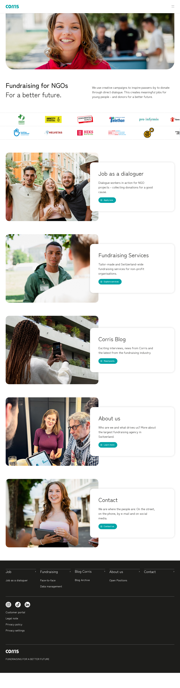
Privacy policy (14, 624)
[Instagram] (8, 604)
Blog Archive (82, 580)
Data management (51, 586)
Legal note (12, 618)
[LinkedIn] (27, 604)
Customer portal (15, 612)
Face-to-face (47, 580)
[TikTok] (18, 604)
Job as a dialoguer (17, 580)
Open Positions (118, 580)
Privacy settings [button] (15, 630)
